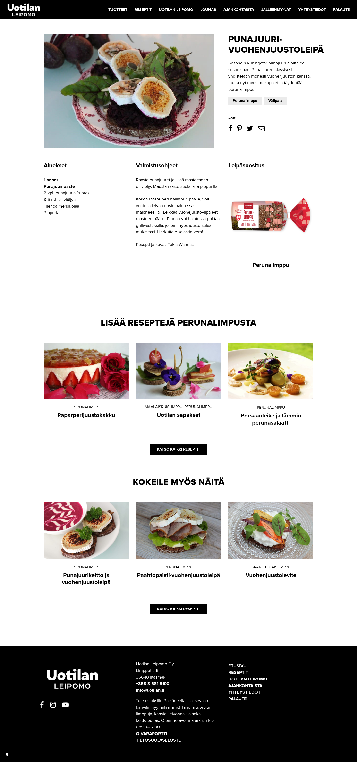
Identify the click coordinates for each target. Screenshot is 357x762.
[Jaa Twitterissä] (250, 129)
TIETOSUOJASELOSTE (158, 740)
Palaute (237, 698)
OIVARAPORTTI (151, 733)
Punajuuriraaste (59, 186)
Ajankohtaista (245, 685)
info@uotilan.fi (150, 690)
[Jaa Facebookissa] (230, 129)
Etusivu (237, 666)
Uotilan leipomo (247, 679)
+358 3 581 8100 (152, 683)
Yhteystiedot (244, 692)
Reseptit (238, 672)
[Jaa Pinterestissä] (239, 129)
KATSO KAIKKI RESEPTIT (178, 449)
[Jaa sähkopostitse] (261, 129)
